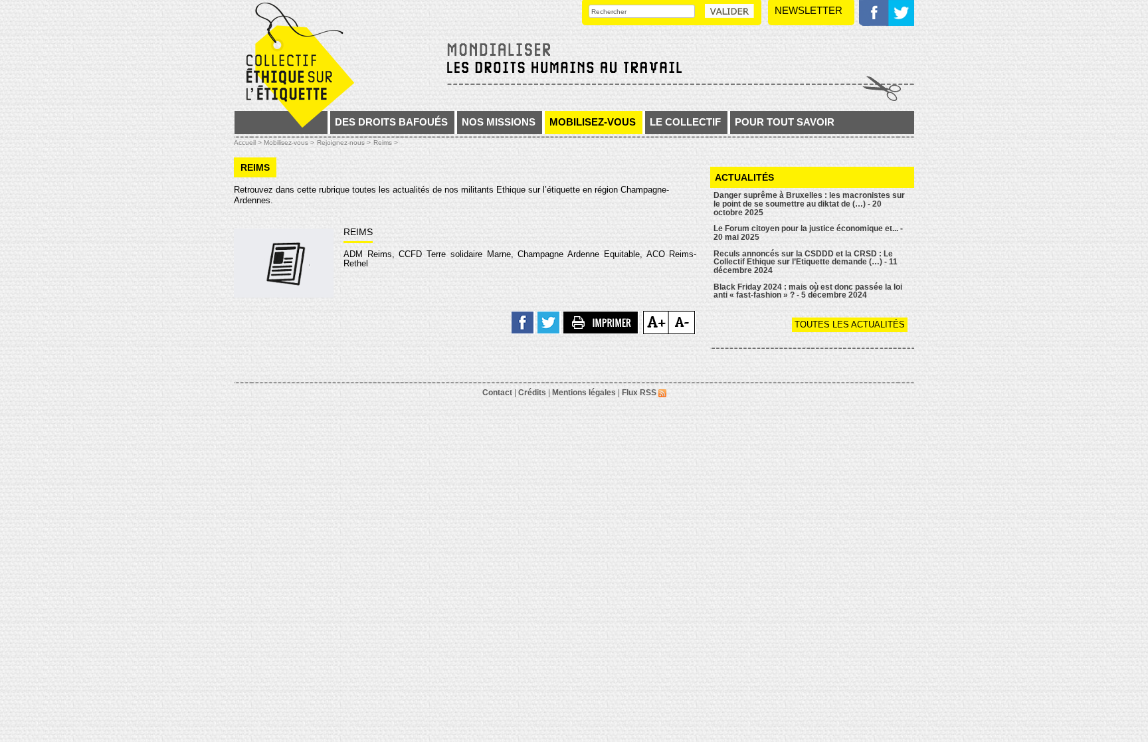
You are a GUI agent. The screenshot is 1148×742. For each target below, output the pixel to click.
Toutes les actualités (850, 324)
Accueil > (249, 142)
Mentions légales (584, 392)
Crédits (532, 392)
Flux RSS (640, 392)
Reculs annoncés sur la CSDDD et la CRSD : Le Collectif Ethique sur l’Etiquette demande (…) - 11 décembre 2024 (806, 262)
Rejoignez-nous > (344, 142)
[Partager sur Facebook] (523, 322)
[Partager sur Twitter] (549, 322)
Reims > (385, 142)
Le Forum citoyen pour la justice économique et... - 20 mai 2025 (808, 233)
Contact (497, 392)
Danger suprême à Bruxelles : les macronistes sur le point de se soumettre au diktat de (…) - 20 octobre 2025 (809, 203)
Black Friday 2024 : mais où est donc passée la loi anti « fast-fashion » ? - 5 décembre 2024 (808, 291)
